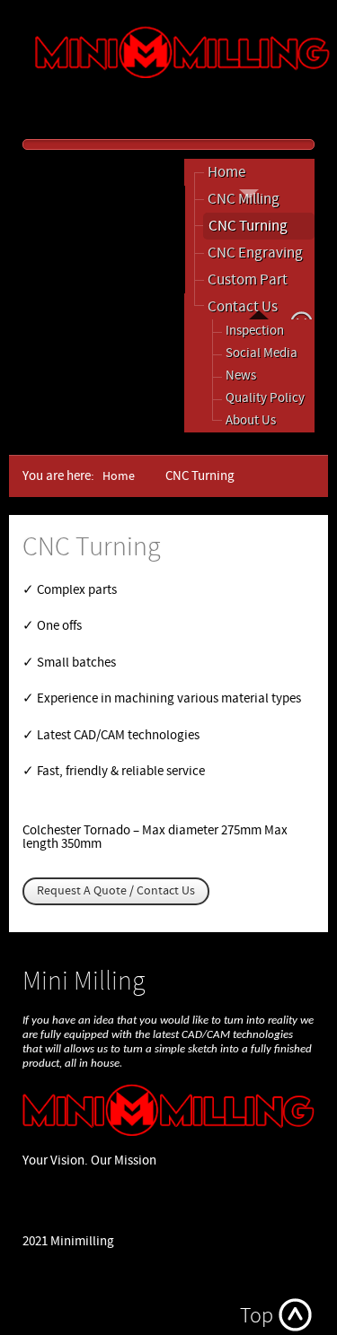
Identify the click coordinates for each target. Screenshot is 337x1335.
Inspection (255, 330)
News (241, 375)
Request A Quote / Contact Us (116, 891)
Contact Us (243, 307)
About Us (251, 420)
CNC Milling (243, 199)
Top (256, 1316)
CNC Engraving (255, 253)
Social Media (261, 353)
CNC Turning (248, 226)
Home (226, 172)
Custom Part (248, 280)
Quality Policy (265, 398)
